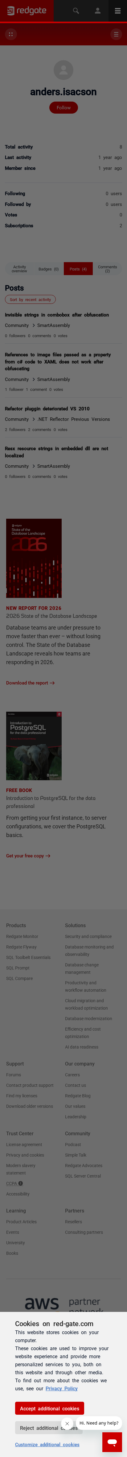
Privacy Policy (62, 1388)
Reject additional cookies (49, 1427)
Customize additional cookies (47, 1444)
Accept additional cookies (49, 1408)
